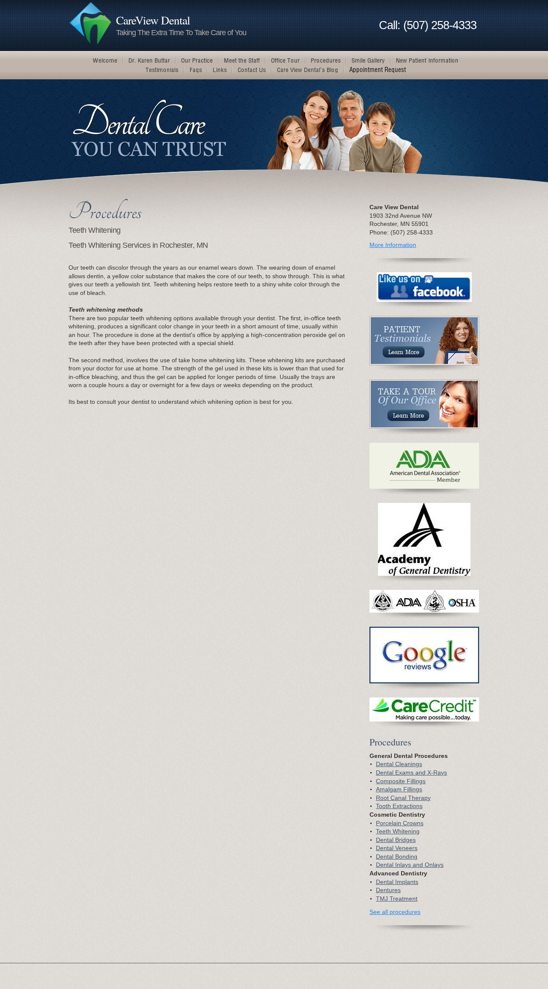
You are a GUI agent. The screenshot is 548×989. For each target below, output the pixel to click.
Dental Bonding (396, 856)
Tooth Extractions (399, 806)
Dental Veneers (396, 848)
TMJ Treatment (396, 898)
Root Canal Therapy (403, 797)
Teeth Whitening (398, 831)
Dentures (388, 890)
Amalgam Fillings (399, 789)
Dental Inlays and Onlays (410, 864)
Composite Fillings (401, 781)
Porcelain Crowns (399, 823)
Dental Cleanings (399, 764)
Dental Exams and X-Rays (411, 772)
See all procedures (394, 911)
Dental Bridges (396, 839)
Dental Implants (397, 881)
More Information (392, 244)
